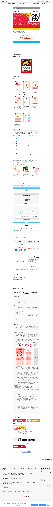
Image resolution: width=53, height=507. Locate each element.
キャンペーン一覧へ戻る (27, 451)
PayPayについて (4, 468)
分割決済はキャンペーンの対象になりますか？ (20, 277)
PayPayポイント (19, 3)
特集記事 (3, 469)
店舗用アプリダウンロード (14, 478)
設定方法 (26, 201)
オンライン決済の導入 (5, 474)
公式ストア (35, 468)
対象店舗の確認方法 (17, 46)
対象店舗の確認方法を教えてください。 (19, 279)
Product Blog (23, 491)
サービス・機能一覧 (36, 3)
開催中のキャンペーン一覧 (20, 8)
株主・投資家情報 (8, 491)
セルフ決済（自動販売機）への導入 (13, 474)
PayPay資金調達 (20, 478)
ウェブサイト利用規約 (43, 480)
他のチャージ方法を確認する (26, 219)
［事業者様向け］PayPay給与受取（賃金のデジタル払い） (18, 482)
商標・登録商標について (44, 472)
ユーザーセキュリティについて (44, 479)
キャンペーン (30, 3)
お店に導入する (43, 1)
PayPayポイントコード (29, 482)
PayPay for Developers (21, 474)
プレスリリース (14, 491)
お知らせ (39, 1)
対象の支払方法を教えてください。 (19, 288)
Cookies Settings (48, 505)
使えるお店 (24, 3)
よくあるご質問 (42, 3)
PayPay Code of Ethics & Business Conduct (45, 475)
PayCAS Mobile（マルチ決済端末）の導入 (12, 473)
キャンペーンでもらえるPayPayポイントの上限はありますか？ (22, 281)
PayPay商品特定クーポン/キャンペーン (7, 483)
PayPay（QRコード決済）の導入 (22, 473)
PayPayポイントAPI (35, 482)
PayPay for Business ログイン (6, 478)
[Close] (51, 501)
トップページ (4, 473)
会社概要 (47, 1)
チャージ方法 (26, 214)
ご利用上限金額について (25, 270)
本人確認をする (33, 266)
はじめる (9, 3)
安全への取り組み (23, 468)
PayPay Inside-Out (29, 491)
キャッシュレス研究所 (29, 473)
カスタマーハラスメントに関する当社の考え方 (45, 485)
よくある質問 (16, 50)
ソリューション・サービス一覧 (6, 482)
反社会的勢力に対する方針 (44, 481)
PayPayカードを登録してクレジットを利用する (26, 227)
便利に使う (13, 3)
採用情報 (19, 491)
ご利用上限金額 (17, 230)
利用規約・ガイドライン (44, 471)
